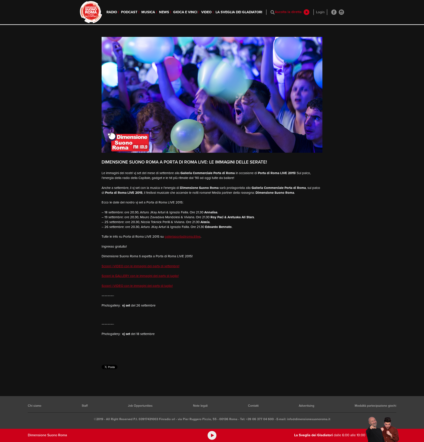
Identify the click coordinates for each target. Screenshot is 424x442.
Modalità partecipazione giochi (375, 406)
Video (206, 12)
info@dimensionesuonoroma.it (308, 419)
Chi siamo (34, 406)
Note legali (200, 406)
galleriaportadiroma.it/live (183, 237)
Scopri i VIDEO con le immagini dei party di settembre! (140, 266)
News (164, 12)
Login (320, 12)
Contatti (253, 406)
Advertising (306, 406)
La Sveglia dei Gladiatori (239, 12)
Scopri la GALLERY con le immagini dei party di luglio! (140, 276)
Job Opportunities (140, 406)
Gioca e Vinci (185, 12)
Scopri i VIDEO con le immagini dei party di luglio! (137, 286)
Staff (85, 406)
